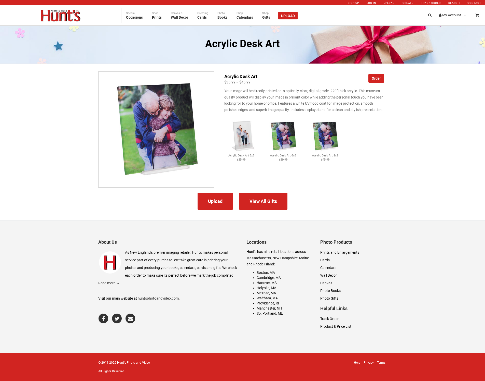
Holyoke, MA (266, 288)
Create (408, 3)
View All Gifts (263, 201)
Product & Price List (335, 326)
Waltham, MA (267, 298)
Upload (389, 3)
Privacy (369, 362)
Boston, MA (266, 273)
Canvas (326, 283)
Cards (325, 260)
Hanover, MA (267, 283)
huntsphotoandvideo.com (158, 298)
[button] (241, 136)
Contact (474, 3)
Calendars (328, 268)
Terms (381, 362)
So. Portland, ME (270, 313)
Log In (371, 3)
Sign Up (353, 3)
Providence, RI (268, 303)
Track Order (431, 3)
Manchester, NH (269, 308)
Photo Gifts (329, 298)
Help (357, 362)
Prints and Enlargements (339, 252)
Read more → (109, 283)
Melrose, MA (266, 293)
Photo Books (330, 291)
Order (376, 78)
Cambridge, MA (269, 278)
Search (454, 3)
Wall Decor (328, 275)
